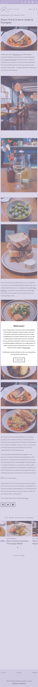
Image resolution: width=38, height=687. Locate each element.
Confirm (19, 360)
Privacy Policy (26, 347)
